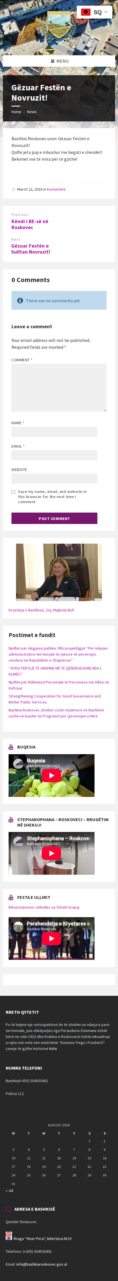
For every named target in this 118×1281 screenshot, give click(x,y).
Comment (22, 359)
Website (19, 469)
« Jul (9, 1190)
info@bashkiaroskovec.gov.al (41, 1264)
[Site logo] (59, 44)
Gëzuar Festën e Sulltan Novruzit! (30, 248)
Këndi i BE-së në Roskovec (29, 224)
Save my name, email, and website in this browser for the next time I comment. (52, 496)
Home (16, 111)
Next (15, 239)
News (32, 111)
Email (18, 446)
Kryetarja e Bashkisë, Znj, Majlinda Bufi (41, 610)
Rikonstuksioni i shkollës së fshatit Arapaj (44, 907)
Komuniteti (56, 189)
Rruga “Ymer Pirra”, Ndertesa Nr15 (43, 1238)
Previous (19, 214)
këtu (53, 1048)
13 (59, 1158)
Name (17, 422)
